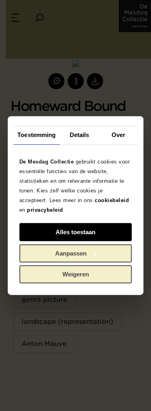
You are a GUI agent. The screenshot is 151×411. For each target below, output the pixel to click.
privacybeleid (45, 210)
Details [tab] (79, 134)
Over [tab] (118, 134)
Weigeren (75, 274)
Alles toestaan (75, 232)
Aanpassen (71, 253)
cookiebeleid (112, 200)
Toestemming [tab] (36, 134)
